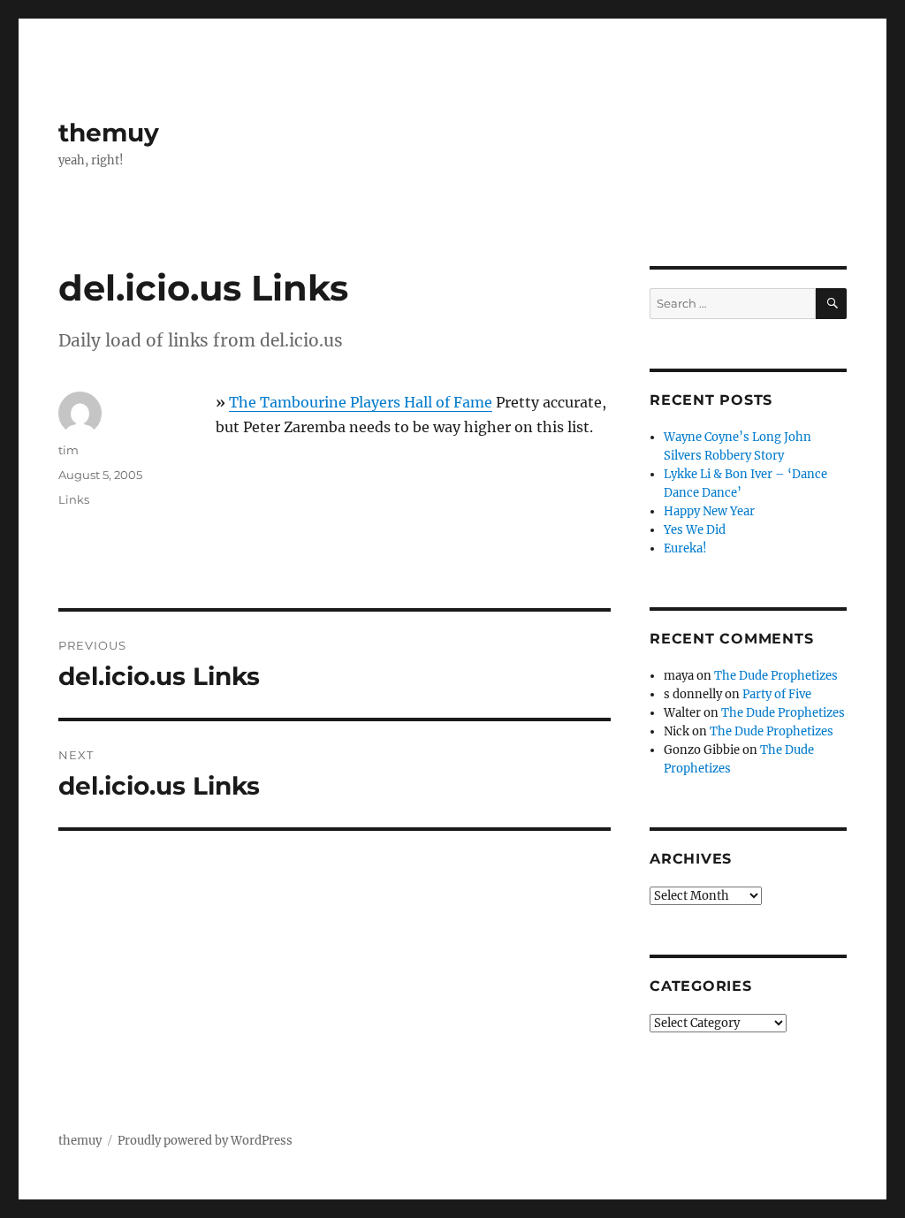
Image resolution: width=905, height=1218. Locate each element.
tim (68, 450)
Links (73, 499)
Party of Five (776, 694)
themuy (108, 133)
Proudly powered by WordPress (205, 1140)
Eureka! (685, 548)
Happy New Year (709, 511)
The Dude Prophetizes (776, 675)
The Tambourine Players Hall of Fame (360, 402)
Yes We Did (695, 529)
